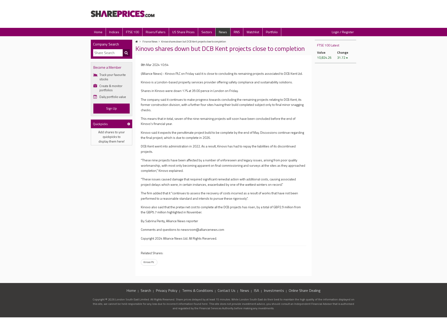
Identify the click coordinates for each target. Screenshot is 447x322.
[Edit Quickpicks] (128, 123)
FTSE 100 (132, 31)
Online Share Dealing (305, 290)
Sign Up (111, 108)
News (223, 31)
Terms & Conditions (197, 290)
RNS (237, 31)
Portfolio (272, 31)
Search (146, 290)
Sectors (206, 31)
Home (98, 31)
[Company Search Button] (126, 53)
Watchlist (253, 31)
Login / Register (343, 31)
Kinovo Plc (148, 262)
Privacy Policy (166, 290)
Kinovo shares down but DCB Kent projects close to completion (193, 41)
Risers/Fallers (156, 31)
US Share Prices (183, 31)
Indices (114, 31)
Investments (274, 290)
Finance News (149, 41)
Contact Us (226, 290)
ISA (256, 290)
